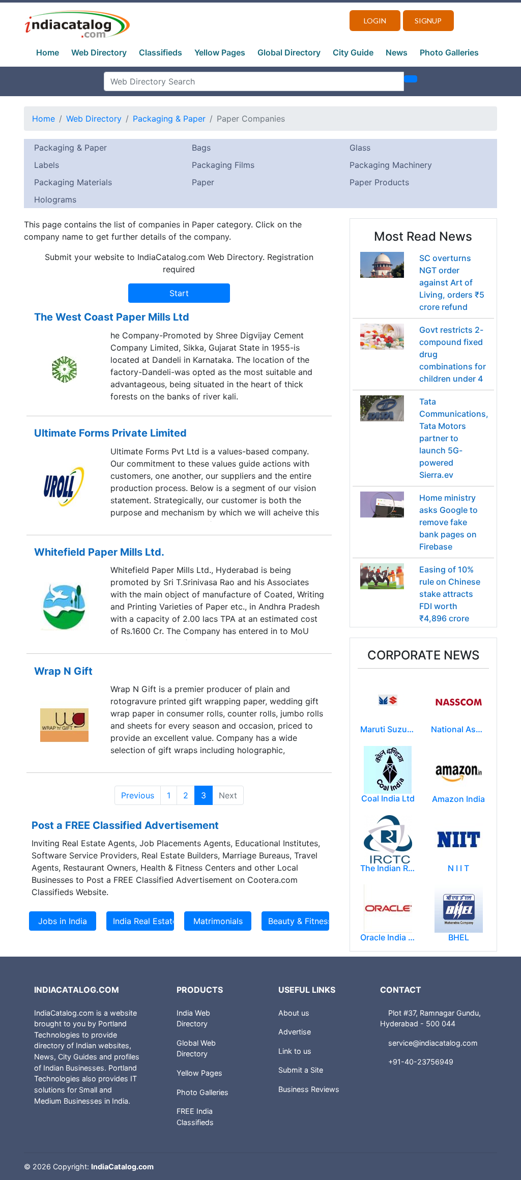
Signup (428, 20)
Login (375, 20)
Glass (360, 147)
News (397, 52)
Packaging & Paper (169, 118)
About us (293, 1013)
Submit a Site (300, 1070)
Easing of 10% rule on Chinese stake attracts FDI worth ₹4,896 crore (449, 593)
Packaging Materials (73, 182)
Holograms (55, 199)
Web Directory (99, 52)
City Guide (353, 52)
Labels (46, 165)
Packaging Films (223, 165)
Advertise (294, 1031)
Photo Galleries (449, 52)
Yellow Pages (219, 52)
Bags (201, 147)
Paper (203, 182)
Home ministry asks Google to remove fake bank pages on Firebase (448, 522)
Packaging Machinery (391, 165)
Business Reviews (308, 1089)
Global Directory (289, 52)
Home (47, 52)
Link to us (294, 1051)
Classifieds (160, 52)
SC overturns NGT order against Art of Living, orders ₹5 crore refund (451, 282)
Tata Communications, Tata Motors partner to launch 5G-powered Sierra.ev (453, 438)
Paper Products (379, 182)
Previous (137, 795)
